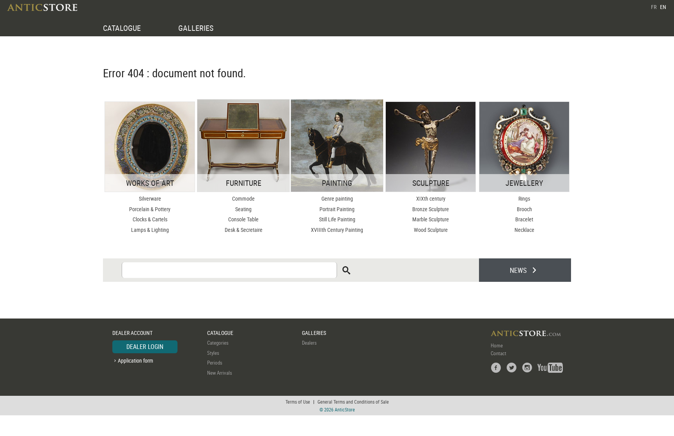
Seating (243, 209)
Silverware (150, 198)
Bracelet (524, 219)
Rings (524, 198)
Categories (218, 342)
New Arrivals (219, 372)
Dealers (309, 342)
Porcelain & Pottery (149, 209)
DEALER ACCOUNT (132, 332)
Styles (213, 352)
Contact (498, 353)
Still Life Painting (337, 219)
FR (653, 7)
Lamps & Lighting (150, 229)
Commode (243, 198)
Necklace (524, 229)
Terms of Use (298, 402)
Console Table (243, 219)
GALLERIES (195, 28)
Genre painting (337, 198)
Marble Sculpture (430, 219)
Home (497, 345)
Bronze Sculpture (430, 209)
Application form (135, 360)
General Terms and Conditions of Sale (353, 402)
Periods (214, 362)
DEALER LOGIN (144, 346)
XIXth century (430, 198)
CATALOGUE (122, 28)
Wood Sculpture (431, 229)
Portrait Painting (337, 209)
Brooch (524, 209)
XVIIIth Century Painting (337, 229)
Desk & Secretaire (244, 229)
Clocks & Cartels (150, 219)
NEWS (518, 270)
